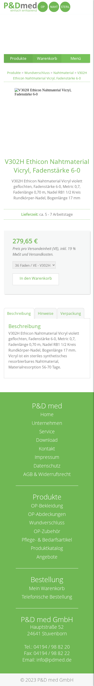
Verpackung (70, 313)
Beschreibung (19, 313)
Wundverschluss (37, 73)
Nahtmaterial (63, 73)
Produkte (14, 73)
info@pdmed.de (54, 660)
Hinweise (45, 313)
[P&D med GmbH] (37, 6)
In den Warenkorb (36, 278)
